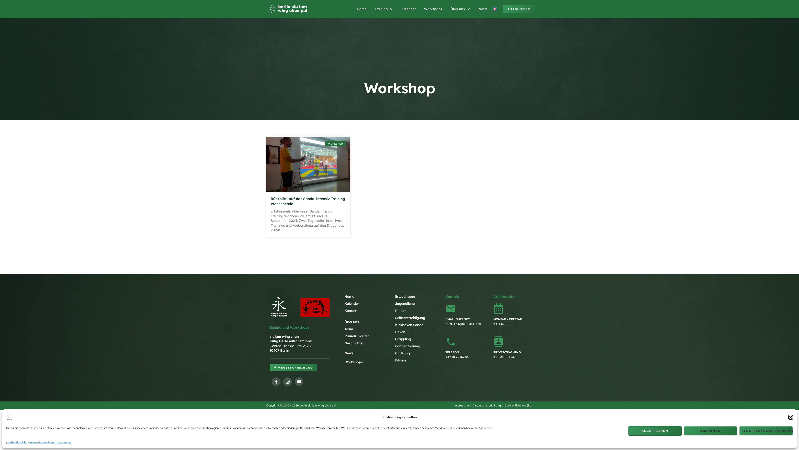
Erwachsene (405, 296)
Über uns (457, 9)
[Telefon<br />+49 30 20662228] (450, 341)
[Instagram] (287, 381)
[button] (791, 417)
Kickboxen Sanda (409, 325)
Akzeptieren (654, 431)
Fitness (401, 360)
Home (361, 9)
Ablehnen (710, 431)
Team (349, 329)
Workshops (433, 9)
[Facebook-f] (276, 381)
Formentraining (407, 346)
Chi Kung (402, 353)
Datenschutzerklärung (41, 442)
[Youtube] (299, 381)
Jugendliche (405, 303)
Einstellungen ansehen (767, 431)
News (483, 9)
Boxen (400, 332)
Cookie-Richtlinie (16, 442)
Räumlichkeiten (357, 336)
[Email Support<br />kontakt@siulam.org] (450, 308)
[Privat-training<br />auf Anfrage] (498, 341)
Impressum (64, 442)
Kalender (408, 9)
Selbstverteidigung (410, 318)
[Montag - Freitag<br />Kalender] (498, 308)
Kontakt (351, 311)
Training (381, 9)
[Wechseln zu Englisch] (495, 9)
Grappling (403, 339)
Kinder (400, 311)
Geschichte (353, 343)
